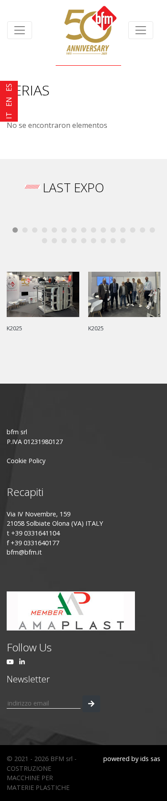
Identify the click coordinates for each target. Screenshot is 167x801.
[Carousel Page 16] (44, 240)
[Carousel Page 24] (123, 240)
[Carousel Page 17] (54, 240)
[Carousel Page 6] (64, 230)
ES (9, 87)
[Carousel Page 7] (74, 230)
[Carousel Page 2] (25, 230)
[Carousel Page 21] (93, 240)
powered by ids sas (131, 758)
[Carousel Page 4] (44, 230)
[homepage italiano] (88, 30)
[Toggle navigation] (19, 30)
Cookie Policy (26, 460)
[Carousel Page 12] (123, 230)
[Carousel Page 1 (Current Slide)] (15, 230)
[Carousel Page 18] (64, 240)
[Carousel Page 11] (113, 230)
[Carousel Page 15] (152, 230)
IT (9, 115)
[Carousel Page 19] (74, 240)
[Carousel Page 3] (34, 230)
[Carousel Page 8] (83, 230)
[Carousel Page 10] (103, 230)
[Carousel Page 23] (113, 240)
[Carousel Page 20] (83, 240)
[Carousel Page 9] (93, 230)
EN (9, 102)
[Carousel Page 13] (132, 230)
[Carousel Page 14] (142, 230)
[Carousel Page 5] (54, 230)
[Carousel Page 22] (103, 240)
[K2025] (43, 293)
